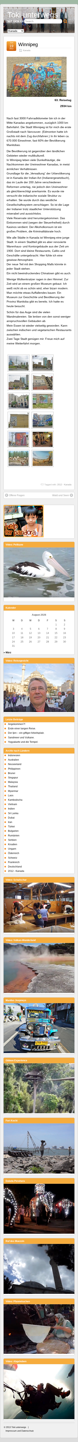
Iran (10, 822)
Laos (10, 795)
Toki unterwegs (32, 14)
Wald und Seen (60, 495)
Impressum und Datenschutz (20, 1431)
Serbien (12, 840)
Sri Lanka (13, 813)
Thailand (13, 786)
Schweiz (12, 857)
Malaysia (13, 782)
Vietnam (12, 804)
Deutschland (15, 866)
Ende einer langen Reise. (22, 728)
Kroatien (12, 844)
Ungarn (12, 848)
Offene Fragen (17, 495)
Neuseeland (14, 764)
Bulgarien (13, 831)
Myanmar (13, 791)
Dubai (11, 817)
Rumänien (13, 835)
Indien (11, 808)
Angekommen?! (16, 724)
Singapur (13, 777)
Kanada (26, 50)
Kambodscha (15, 799)
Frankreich (14, 862)
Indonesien (14, 755)
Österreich (13, 853)
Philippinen (14, 768)
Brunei (11, 773)
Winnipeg (28, 44)
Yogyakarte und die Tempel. (23, 742)
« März (7, 652)
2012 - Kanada (64, 484)
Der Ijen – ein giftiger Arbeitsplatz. (26, 733)
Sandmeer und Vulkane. (21, 737)
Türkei (11, 826)
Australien (13, 759)
